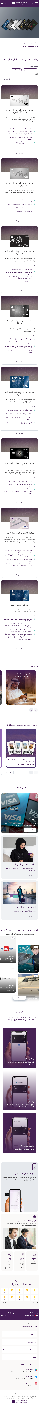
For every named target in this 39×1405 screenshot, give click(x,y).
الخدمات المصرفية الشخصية (29, 1326)
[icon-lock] (2, 3)
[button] (31, 710)
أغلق (36, 74)
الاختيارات (7, 79)
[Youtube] (8, 1316)
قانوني (34, 1357)
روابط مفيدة (32, 1342)
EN (32, 3)
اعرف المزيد (20, 153)
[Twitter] (11, 1316)
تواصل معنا (32, 1349)
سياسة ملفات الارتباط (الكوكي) (19, 1394)
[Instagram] (5, 1316)
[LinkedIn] (2, 1316)
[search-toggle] (6, 3)
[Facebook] (14, 1316)
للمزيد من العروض (19, 997)
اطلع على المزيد (30, 829)
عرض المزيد (7, 772)
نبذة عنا (33, 1334)
